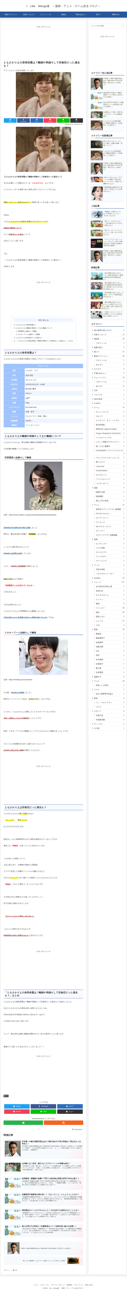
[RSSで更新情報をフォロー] (63, 1122)
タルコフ (110, 416)
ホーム (36, 1285)
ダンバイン (110, 531)
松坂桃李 (110, 642)
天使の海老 (110, 569)
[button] (122, 26)
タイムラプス (110, 552)
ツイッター (110, 608)
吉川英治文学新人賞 (110, 586)
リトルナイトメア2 (110, 438)
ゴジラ (110, 707)
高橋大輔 (110, 647)
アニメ (109, 505)
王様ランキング (109, 335)
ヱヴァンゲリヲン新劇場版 (110, 535)
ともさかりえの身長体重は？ (26, 325)
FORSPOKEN (110, 471)
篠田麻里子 (110, 638)
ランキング (110, 522)
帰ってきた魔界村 (110, 446)
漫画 (109, 488)
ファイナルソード (110, 479)
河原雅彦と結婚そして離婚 (27, 331)
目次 (40, 320)
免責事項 (69, 1285)
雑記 (110, 612)
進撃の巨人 (109, 347)
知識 (109, 539)
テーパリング (110, 561)
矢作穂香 (110, 659)
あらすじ (110, 365)
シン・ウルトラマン (110, 702)
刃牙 (109, 390)
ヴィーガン (109, 724)
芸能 (6, 1096)
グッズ (109, 565)
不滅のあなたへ (109, 373)
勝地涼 (110, 634)
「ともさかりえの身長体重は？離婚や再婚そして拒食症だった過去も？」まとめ (44, 341)
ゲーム (109, 407)
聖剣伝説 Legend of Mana (110, 429)
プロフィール (110, 343)
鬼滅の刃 (109, 677)
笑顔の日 (110, 591)
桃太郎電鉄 (110, 425)
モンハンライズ (110, 412)
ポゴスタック (110, 475)
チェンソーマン (109, 377)
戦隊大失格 (110, 492)
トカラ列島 (110, 548)
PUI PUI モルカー (110, 513)
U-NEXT (109, 403)
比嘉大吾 (110, 715)
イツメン (110, 599)
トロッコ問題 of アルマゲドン (110, 442)
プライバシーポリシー (58, 1285)
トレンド (109, 582)
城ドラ (109, 352)
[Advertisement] (43, 45)
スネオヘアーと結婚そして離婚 (29, 334)
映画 (109, 698)
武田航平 (110, 664)
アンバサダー (110, 556)
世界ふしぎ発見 (110, 685)
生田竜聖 (110, 672)
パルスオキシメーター (110, 574)
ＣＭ (110, 625)
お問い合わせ (89, 1285)
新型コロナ (110, 617)
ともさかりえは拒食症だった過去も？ (29, 337)
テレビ (109, 681)
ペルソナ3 (109, 395)
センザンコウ (110, 544)
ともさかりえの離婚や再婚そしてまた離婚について (34, 328)
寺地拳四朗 (110, 720)
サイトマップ (78, 1285)
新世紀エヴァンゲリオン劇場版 (110, 509)
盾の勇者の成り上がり (109, 330)
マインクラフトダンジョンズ (110, 458)
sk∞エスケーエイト (110, 526)
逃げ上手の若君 (110, 501)
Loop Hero (110, 466)
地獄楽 (109, 339)
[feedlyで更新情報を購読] (23, 1122)
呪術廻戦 (110, 496)
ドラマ (109, 690)
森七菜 (110, 668)
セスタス (109, 369)
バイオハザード (110, 483)
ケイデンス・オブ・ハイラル (110, 420)
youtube (109, 578)
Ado (110, 651)
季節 (110, 604)
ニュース (110, 621)
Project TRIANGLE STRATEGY (110, 433)
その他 (109, 728)
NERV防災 (109, 399)
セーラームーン (110, 518)
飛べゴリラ (110, 462)
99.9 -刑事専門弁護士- (110, 694)
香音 (110, 655)
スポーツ (109, 711)
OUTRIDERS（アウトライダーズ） (110, 452)
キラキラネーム (110, 595)
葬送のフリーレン (109, 356)
